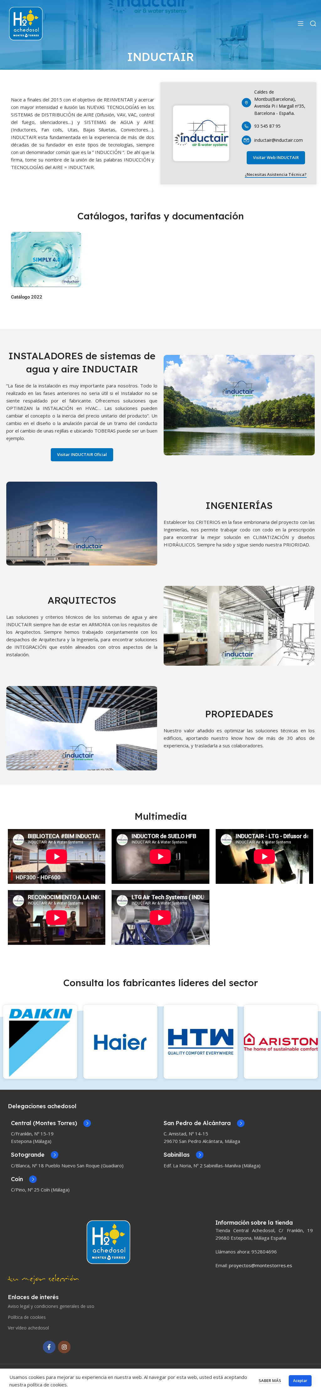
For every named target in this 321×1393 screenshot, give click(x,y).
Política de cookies (27, 1317)
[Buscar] (313, 23)
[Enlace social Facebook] (49, 1347)
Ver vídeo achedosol (28, 1328)
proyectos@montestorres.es (260, 1265)
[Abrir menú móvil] (300, 23)
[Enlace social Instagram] (64, 1347)
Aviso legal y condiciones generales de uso (51, 1306)
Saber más (270, 1380)
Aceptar (300, 1380)
